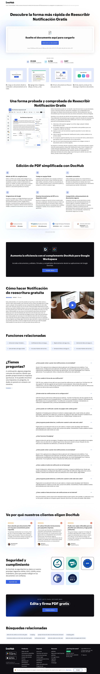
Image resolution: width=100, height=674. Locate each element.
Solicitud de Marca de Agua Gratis (85, 343)
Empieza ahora (50, 610)
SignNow (53, 659)
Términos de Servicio (41, 653)
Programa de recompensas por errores (41, 667)
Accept (78, 670)
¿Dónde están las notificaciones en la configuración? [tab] (52, 393)
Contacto (8, 388)
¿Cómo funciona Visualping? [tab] (44, 436)
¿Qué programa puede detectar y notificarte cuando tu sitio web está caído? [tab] (59, 422)
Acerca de (39, 651)
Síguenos (85, 655)
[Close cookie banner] (85, 669)
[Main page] (10, 3)
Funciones (24, 666)
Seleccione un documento (50, 43)
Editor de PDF (25, 651)
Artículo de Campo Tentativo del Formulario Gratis (18, 343)
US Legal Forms (55, 657)
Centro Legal (39, 657)
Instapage (53, 662)
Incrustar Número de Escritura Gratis (40, 348)
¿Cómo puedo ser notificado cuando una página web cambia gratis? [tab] (56, 408)
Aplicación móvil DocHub (57, 653)
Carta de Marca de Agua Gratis (17, 348)
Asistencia (39, 662)
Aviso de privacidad (41, 655)
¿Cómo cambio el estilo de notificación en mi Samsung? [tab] (53, 465)
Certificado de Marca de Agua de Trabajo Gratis (40, 343)
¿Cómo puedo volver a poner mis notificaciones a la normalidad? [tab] (55, 363)
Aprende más (13, 582)
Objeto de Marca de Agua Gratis (62, 343)
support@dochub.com (86, 648)
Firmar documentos (27, 655)
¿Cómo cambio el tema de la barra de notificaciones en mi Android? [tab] (56, 492)
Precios (23, 659)
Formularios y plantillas (28, 653)
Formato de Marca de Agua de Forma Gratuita (63, 348)
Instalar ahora (50, 270)
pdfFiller (53, 651)
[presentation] (50, 39)
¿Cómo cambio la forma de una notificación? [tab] (49, 378)
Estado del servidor (27, 657)
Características (25, 664)
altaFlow (53, 661)
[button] (72, 305)
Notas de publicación (42, 664)
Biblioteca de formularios (25, 661)
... (68, 670)
